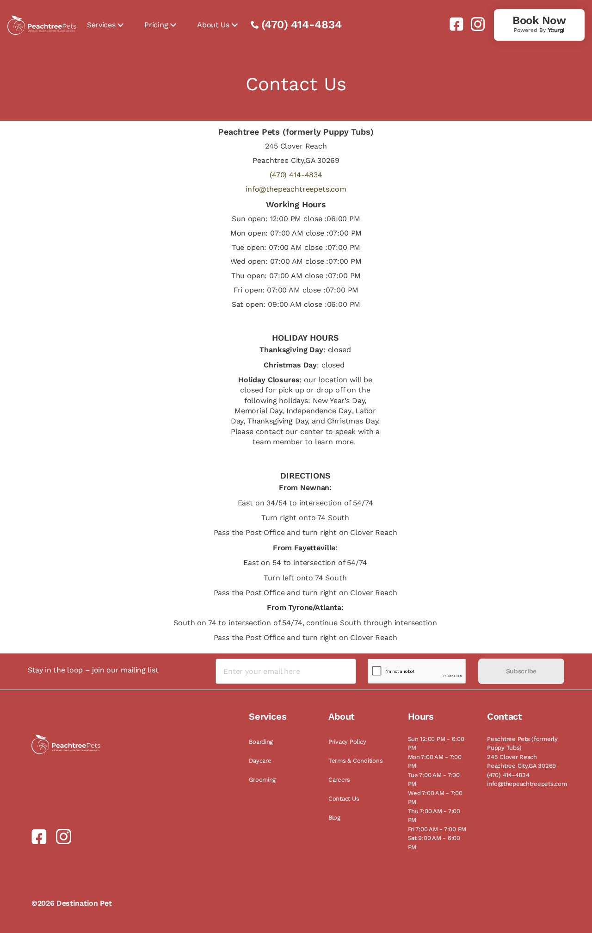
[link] (452, 24)
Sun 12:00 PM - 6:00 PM (436, 743)
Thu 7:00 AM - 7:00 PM (434, 816)
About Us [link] (213, 24)
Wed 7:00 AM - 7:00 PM (435, 798)
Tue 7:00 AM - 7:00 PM (434, 779)
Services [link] (101, 24)
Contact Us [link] (343, 798)
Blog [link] (334, 817)
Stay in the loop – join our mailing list (93, 670)
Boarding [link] (261, 741)
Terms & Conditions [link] (355, 760)
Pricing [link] (156, 24)
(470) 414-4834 (301, 24)
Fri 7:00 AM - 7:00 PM (437, 829)
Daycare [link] (260, 760)
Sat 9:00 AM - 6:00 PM (434, 842)
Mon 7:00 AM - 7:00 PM (435, 761)
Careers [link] (339, 779)
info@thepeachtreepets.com (296, 189)
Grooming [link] (262, 779)
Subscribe (521, 671)
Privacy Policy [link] (347, 741)
